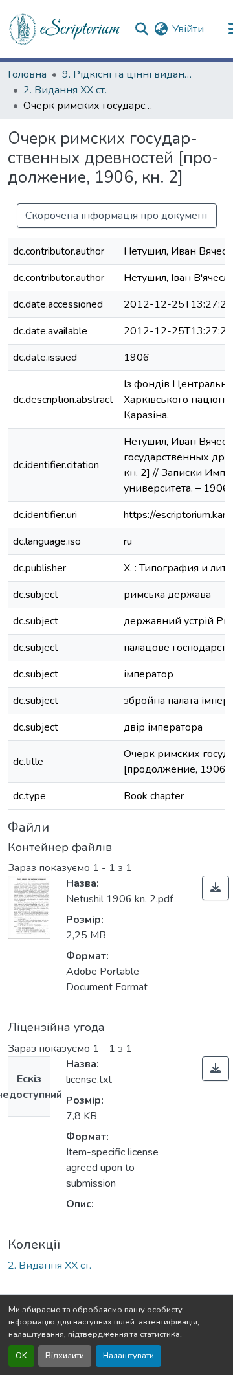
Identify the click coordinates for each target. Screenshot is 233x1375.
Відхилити (64, 1355)
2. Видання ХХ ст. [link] (65, 90)
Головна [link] (27, 74)
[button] (65, 29)
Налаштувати (128, 1355)
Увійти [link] (188, 29)
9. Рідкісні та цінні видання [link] (127, 74)
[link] (215, 888)
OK (21, 1355)
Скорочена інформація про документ (116, 216)
